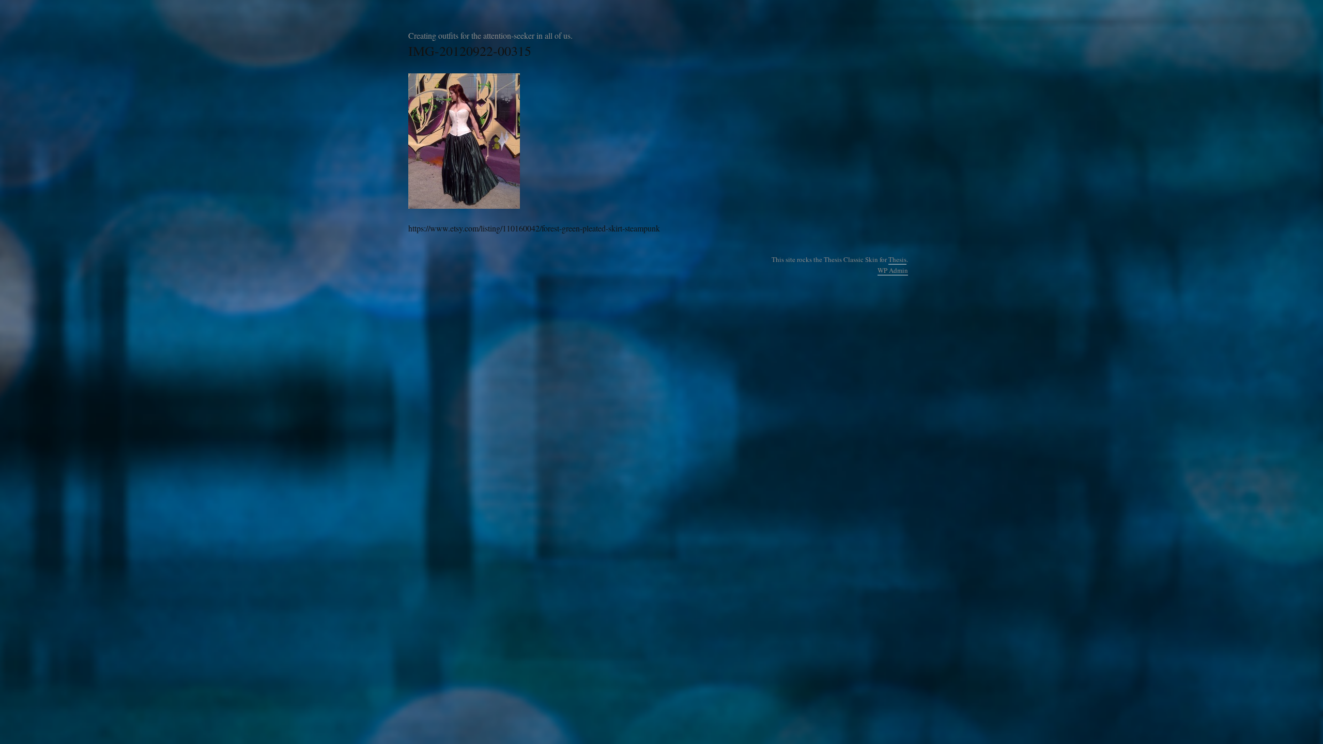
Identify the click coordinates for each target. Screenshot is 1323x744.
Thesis (897, 259)
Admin (893, 270)
